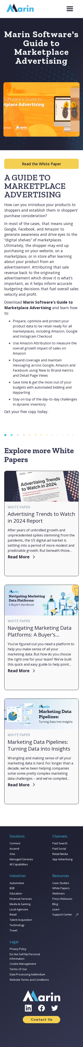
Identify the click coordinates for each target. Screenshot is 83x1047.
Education (16, 893)
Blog (55, 904)
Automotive (17, 883)
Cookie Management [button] (23, 964)
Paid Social (59, 848)
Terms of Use (18, 969)
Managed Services (21, 859)
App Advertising (62, 859)
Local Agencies (19, 909)
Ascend (14, 848)
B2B (12, 888)
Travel (13, 930)
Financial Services (21, 899)
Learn (56, 909)
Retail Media (60, 854)
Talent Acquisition (21, 920)
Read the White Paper (41, 163)
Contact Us (41, 1019)
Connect (15, 843)
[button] (70, 9)
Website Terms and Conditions (29, 980)
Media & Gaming (20, 904)
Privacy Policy (18, 949)
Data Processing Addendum (27, 974)
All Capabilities (19, 864)
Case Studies (60, 883)
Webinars (58, 893)
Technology (17, 925)
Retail (13, 914)
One (12, 854)
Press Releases (62, 899)
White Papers (61, 888)
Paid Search (59, 843)
